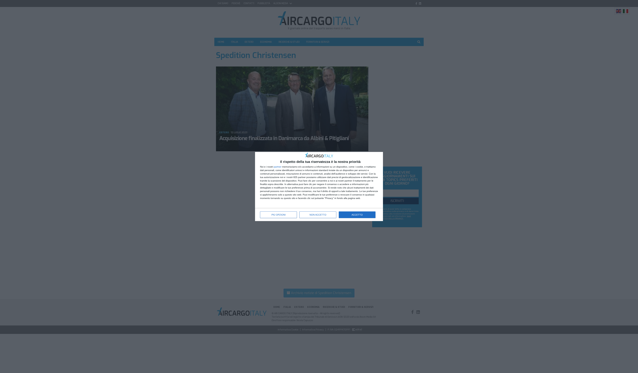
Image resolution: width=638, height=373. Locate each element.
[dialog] (319, 186)
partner (277, 167)
